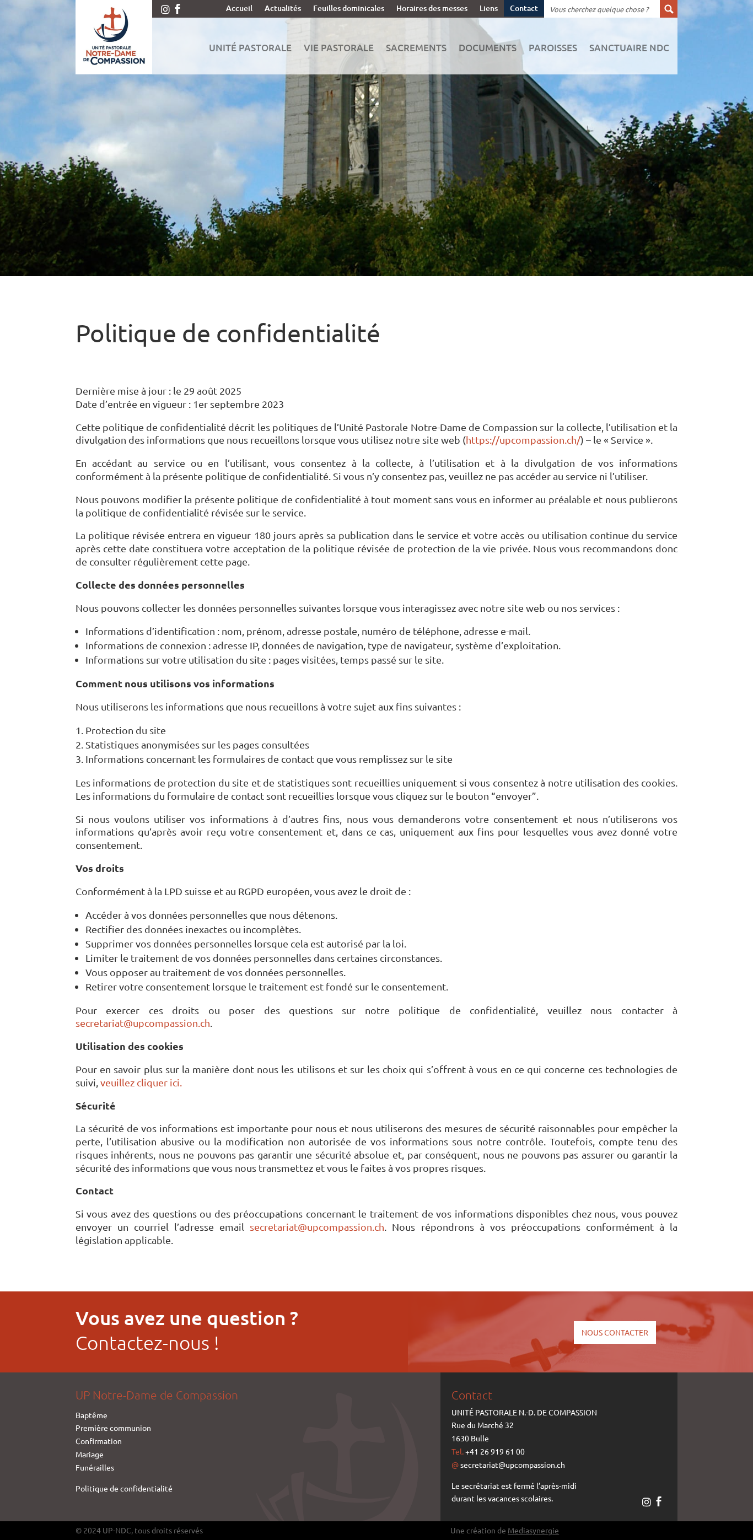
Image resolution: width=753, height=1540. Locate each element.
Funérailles (95, 1467)
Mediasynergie (533, 1530)
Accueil (239, 8)
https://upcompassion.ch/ (523, 439)
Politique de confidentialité (124, 1488)
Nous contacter (615, 1332)
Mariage (90, 1454)
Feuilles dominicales (348, 8)
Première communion (113, 1428)
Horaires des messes (431, 8)
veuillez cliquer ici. (141, 1082)
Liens (489, 8)
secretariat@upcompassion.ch (143, 1023)
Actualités (283, 8)
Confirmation (99, 1441)
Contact (524, 8)
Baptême (91, 1415)
